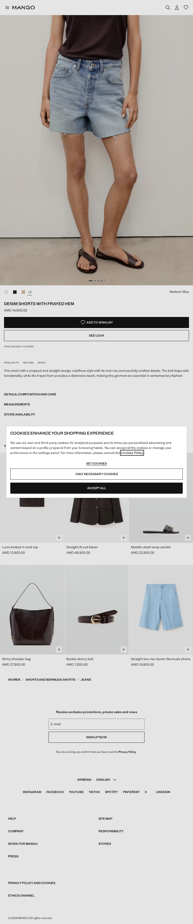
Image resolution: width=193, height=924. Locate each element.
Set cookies (96, 463)
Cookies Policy (132, 453)
